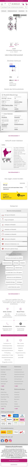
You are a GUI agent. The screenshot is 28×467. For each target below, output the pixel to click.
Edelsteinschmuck (12, 11)
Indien (16, 129)
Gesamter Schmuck (6, 370)
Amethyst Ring (4, 394)
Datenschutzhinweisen (16, 457)
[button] (2, 4)
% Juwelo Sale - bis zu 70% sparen (14, 272)
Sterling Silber (18, 102)
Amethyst (16, 394)
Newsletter (20, 355)
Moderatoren (20, 346)
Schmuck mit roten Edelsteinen (14, 277)
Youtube (6, 440)
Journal (20, 357)
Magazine (20, 350)
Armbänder (3, 374)
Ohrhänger (4, 109)
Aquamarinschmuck (19, 374)
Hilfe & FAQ (7, 360)
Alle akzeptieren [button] (14, 460)
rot (2, 129)
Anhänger (3, 372)
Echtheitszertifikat (7, 346)
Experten (20, 348)
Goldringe (3, 384)
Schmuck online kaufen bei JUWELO (14, 258)
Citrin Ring (3, 399)
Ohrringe (16, 263)
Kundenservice (7, 343)
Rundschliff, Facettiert (5, 125)
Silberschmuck (9, 268)
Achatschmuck (18, 370)
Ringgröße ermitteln (7, 362)
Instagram (10, 440)
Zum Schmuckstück (13, 136)
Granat (16, 404)
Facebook (2, 440)
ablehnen (11, 455)
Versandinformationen (7, 357)
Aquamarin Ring (5, 397)
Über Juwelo (20, 343)
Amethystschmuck (19, 372)
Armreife (3, 377)
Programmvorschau (21, 353)
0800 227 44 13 (7, 330)
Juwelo (16, 109)
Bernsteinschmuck (19, 377)
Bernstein (16, 399)
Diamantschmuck (18, 381)
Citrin (15, 401)
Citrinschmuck (18, 379)
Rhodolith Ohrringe (10, 282)
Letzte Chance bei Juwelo (14, 287)
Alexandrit (17, 392)
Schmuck (4, 11)
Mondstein (17, 406)
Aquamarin (17, 397)
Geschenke (21, 11)
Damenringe (4, 379)
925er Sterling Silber (7, 105)
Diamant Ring (4, 401)
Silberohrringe (18, 268)
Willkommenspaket (7, 348)
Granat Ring (4, 404)
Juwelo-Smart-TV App (7, 355)
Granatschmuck (18, 384)
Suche (26, 7)
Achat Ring (3, 392)
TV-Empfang (7, 353)
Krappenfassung (18, 124)
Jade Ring (3, 406)
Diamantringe (4, 381)
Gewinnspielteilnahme (7, 350)
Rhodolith (4, 117)
